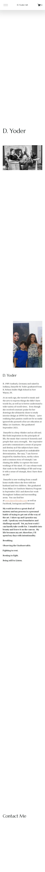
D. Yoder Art (22, 5)
